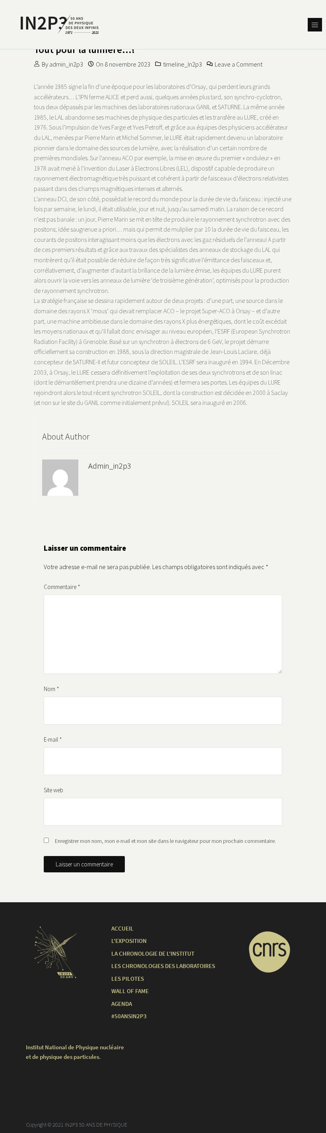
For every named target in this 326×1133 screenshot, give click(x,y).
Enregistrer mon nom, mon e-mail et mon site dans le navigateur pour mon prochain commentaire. (165, 840)
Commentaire (62, 587)
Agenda (121, 1003)
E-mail (53, 739)
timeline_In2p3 (182, 64)
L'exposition (129, 940)
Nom (51, 689)
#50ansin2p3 (129, 1016)
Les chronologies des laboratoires (163, 966)
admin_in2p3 (66, 64)
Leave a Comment (238, 64)
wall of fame (130, 991)
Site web (53, 790)
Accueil (122, 928)
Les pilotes (127, 978)
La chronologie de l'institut (152, 953)
